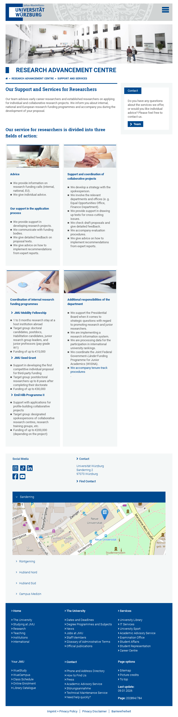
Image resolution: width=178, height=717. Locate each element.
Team (137, 124)
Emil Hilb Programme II (29, 395)
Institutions (20, 637)
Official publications (79, 646)
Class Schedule (23, 679)
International (21, 641)
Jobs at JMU (75, 633)
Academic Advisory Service (138, 633)
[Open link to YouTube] (23, 477)
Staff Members (76, 637)
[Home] (7, 78)
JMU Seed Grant (25, 358)
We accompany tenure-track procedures (89, 369)
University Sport (130, 628)
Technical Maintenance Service (87, 692)
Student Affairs (129, 641)
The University (22, 620)
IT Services (127, 624)
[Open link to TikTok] (23, 468)
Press (70, 679)
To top (124, 679)
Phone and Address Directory (86, 671)
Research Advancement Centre (66, 70)
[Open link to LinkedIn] (30, 468)
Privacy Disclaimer (94, 711)
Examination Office (132, 637)
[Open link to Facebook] (16, 477)
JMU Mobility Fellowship (30, 313)
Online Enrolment (24, 683)
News (70, 628)
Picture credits (129, 675)
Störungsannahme (79, 688)
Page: (121, 698)
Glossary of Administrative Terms (88, 641)
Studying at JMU (24, 624)
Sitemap (125, 670)
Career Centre (129, 650)
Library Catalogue (24, 688)
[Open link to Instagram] (16, 468)
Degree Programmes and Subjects (89, 624)
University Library (131, 620)
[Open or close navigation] (165, 10)
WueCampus (21, 675)
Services (125, 611)
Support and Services (72, 78)
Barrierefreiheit (121, 711)
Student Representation (135, 646)
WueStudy (20, 670)
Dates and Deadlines (80, 620)
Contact (84, 459)
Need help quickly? (79, 697)
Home (17, 611)
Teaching (19, 633)
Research (19, 628)
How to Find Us (76, 675)
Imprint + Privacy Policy (62, 711)
